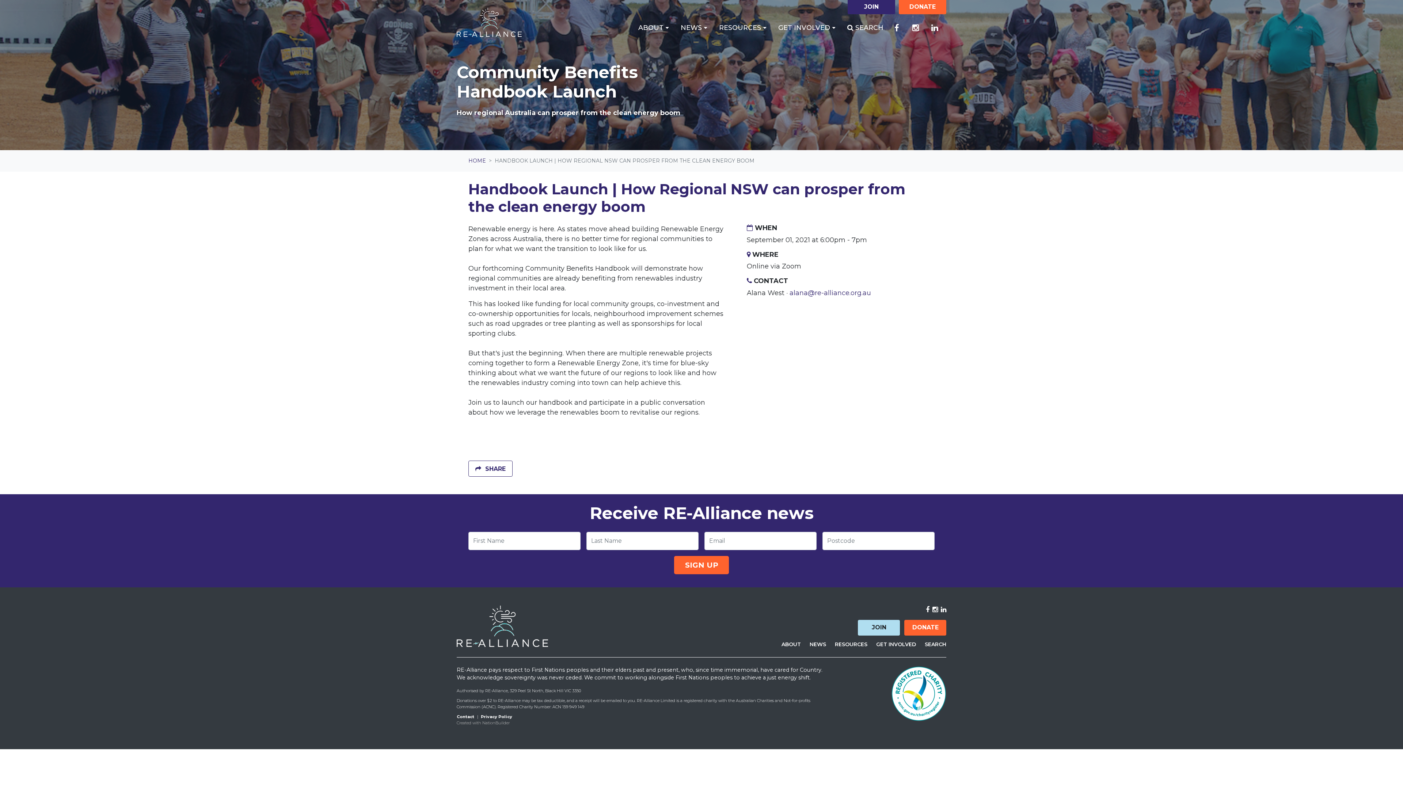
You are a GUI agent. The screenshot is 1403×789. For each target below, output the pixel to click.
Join (879, 627)
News (818, 644)
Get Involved (896, 644)
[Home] (489, 22)
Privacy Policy (496, 716)
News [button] (692, 28)
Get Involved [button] (805, 28)
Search (868, 28)
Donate (925, 627)
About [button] (651, 28)
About (791, 644)
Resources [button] (741, 28)
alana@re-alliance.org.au (830, 293)
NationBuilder (496, 722)
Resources (851, 644)
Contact (465, 716)
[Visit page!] (896, 28)
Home (477, 160)
